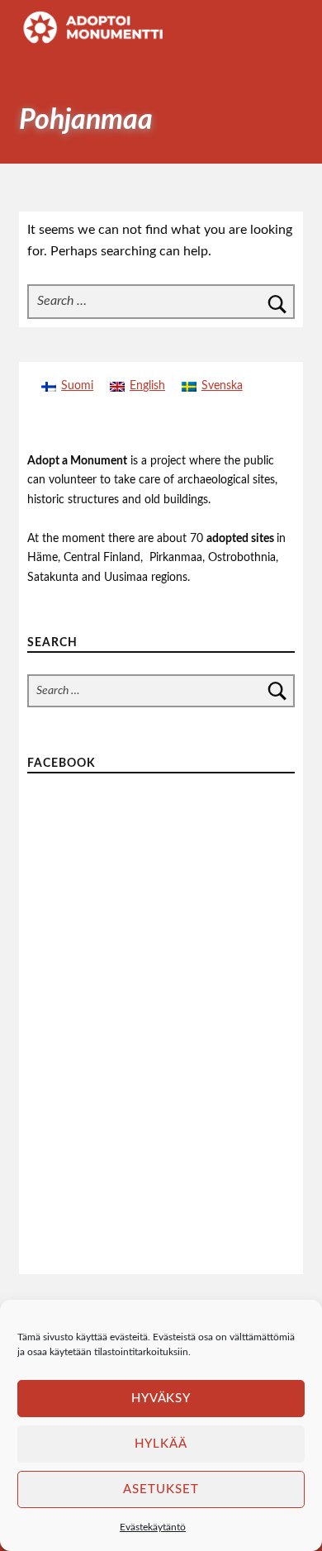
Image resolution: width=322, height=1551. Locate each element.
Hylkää (161, 1444)
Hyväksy (161, 1398)
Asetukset (161, 1489)
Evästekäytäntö (153, 1527)
